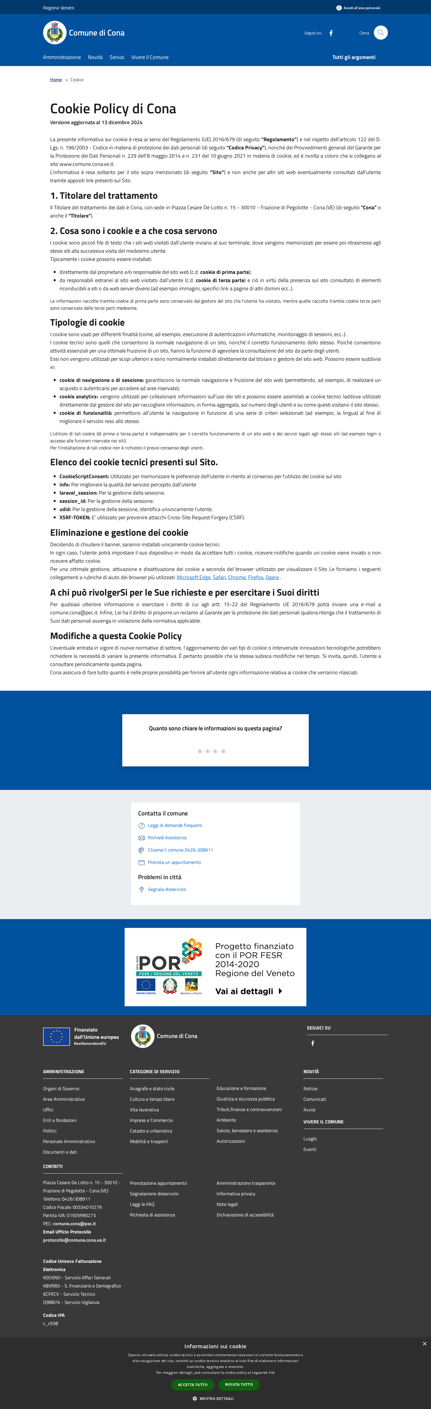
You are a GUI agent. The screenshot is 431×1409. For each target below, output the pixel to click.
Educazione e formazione (241, 1088)
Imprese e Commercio (151, 1120)
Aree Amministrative (64, 1099)
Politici (50, 1130)
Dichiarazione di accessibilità (245, 1214)
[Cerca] (381, 33)
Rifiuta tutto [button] (239, 1384)
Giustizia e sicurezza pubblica (246, 1098)
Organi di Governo (61, 1088)
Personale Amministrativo (69, 1141)
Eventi (309, 1149)
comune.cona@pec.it (74, 1223)
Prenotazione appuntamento (158, 1182)
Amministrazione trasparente (246, 1182)
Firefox (255, 577)
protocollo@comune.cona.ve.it (74, 1239)
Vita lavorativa (144, 1109)
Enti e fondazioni (60, 1120)
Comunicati (314, 1099)
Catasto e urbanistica (151, 1130)
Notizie (310, 1088)
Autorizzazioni (231, 1141)
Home (56, 79)
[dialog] (215, 1373)
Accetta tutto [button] (193, 1384)
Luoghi (310, 1138)
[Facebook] (329, 32)
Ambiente (226, 1119)
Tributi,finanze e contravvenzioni (249, 1109)
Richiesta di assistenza (152, 1214)
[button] (215, 1398)
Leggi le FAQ (142, 1204)
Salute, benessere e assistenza (247, 1130)
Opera (272, 577)
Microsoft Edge (194, 577)
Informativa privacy (236, 1193)
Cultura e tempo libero (152, 1099)
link (272, 1372)
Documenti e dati (60, 1151)
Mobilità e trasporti (149, 1141)
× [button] (424, 1344)
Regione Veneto (58, 7)
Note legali (227, 1204)
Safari (219, 577)
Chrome (237, 577)
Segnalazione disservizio (154, 1193)
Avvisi (309, 1109)
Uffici (48, 1109)
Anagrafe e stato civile (152, 1088)
